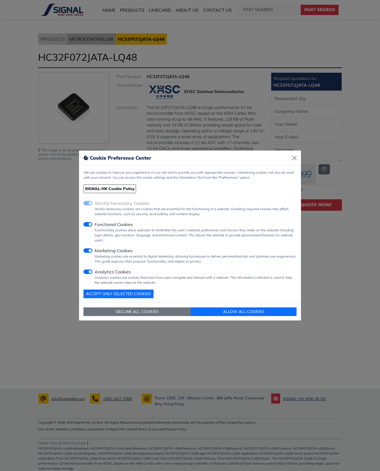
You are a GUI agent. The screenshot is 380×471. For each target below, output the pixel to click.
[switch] (87, 224)
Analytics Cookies (113, 272)
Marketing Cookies (114, 250)
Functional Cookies (114, 224)
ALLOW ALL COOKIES (243, 311)
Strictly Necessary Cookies (122, 203)
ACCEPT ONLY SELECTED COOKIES (118, 293)
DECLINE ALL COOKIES (137, 311)
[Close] (294, 158)
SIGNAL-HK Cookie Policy (110, 188)
